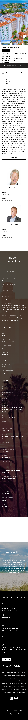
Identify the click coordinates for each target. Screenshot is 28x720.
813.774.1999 (10, 619)
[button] (25, 65)
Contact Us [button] (14, 581)
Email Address (6, 653)
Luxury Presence (18, 714)
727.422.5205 (9, 621)
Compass (23, 672)
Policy (20, 710)
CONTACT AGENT (14, 244)
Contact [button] (14, 157)
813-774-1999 (6, 194)
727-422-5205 (6, 231)
